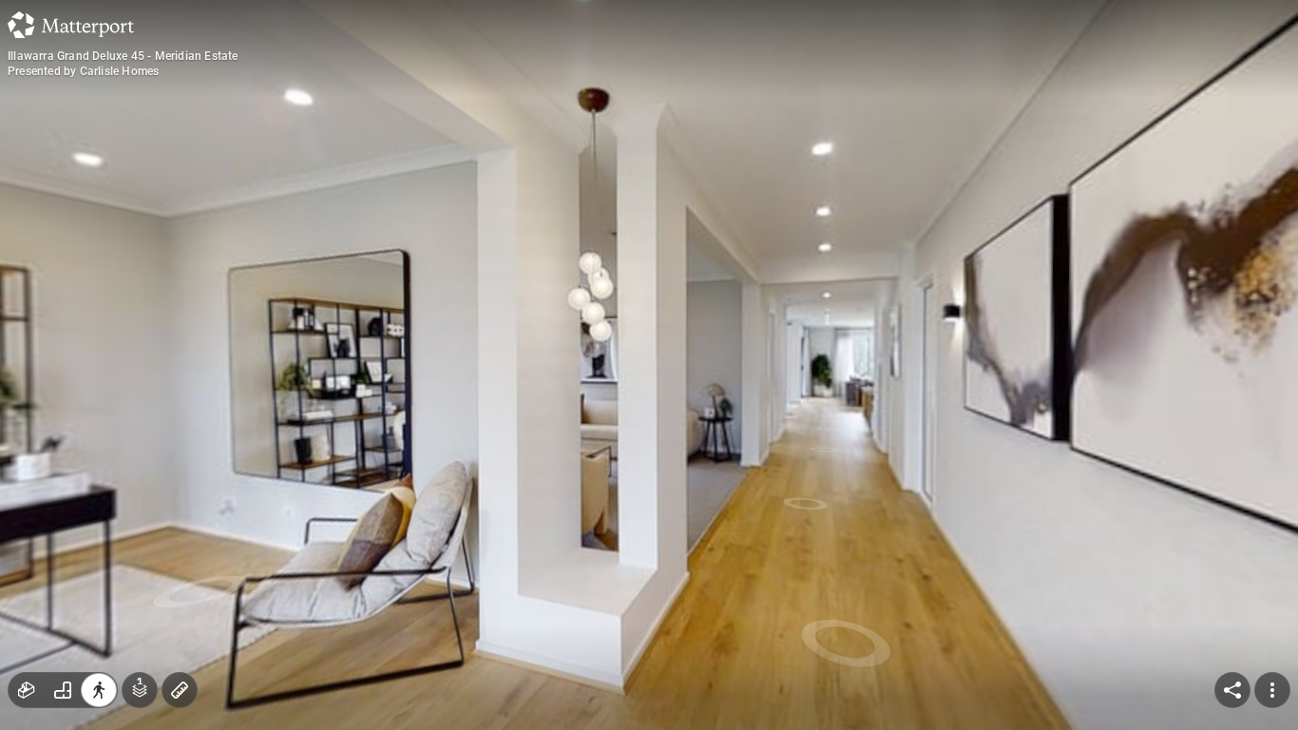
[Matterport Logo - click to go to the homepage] (71, 25)
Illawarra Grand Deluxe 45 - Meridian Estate (123, 56)
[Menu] (1272, 690)
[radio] (27, 690)
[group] (63, 690)
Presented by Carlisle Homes (83, 71)
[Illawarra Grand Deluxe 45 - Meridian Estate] (649, 365)
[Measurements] (180, 690)
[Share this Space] (1232, 690)
